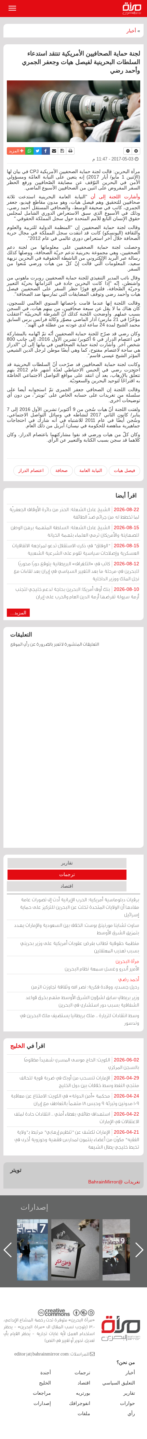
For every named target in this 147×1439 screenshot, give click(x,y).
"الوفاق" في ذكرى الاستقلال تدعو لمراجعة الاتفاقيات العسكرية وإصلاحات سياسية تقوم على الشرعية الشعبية (75, 549)
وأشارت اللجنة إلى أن (115, 196)
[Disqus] (73, 750)
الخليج (17, 1046)
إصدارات (34, 1207)
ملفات (84, 1413)
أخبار (131, 30)
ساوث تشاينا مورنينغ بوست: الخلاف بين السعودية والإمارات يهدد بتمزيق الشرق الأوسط (76, 928)
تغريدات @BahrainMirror (114, 1181)
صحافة (61, 470)
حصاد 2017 (57, 1226)
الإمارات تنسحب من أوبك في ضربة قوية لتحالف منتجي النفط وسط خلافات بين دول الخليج (79, 1081)
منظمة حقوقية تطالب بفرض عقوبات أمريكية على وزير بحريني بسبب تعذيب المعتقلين (79, 946)
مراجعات (42, 1393)
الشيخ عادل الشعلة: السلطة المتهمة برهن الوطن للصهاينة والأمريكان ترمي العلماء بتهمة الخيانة (75, 531)
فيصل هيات (124, 470)
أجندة (45, 1372)
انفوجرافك (79, 1403)
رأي (131, 1413)
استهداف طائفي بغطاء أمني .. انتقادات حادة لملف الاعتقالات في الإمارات (76, 1117)
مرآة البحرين (133, 8)
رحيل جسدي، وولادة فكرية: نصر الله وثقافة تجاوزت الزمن (85, 983)
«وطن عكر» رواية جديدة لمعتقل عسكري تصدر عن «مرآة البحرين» (108, 1239)
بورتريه (83, 1393)
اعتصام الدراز (31, 470)
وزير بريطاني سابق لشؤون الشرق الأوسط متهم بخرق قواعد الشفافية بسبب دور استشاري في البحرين (82, 1001)
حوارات (127, 1403)
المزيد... (18, 612)
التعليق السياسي (118, 1383)
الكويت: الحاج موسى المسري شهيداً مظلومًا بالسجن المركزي (81, 1063)
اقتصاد (67, 886)
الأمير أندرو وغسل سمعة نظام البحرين (102, 965)
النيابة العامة (90, 470)
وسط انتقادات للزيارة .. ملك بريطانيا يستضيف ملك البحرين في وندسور (79, 1019)
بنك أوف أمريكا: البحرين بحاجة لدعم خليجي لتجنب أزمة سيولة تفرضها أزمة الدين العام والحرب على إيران (77, 592)
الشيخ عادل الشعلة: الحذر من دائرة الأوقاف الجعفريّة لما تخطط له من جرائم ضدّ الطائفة (74, 513)
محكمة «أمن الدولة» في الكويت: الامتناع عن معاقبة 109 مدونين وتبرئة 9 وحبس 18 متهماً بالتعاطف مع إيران (75, 1099)
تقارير (67, 863)
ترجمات (67, 874)
